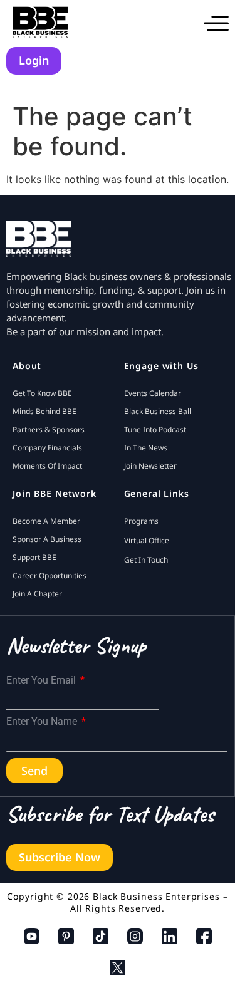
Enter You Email (42, 680)
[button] (216, 22)
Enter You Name (43, 722)
